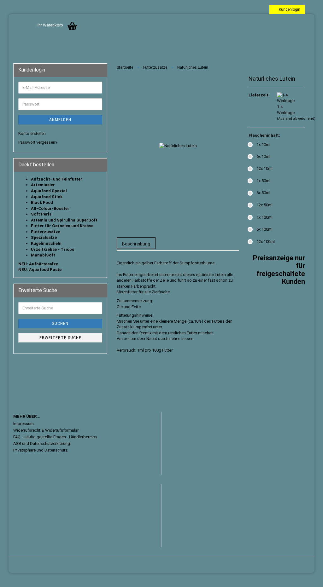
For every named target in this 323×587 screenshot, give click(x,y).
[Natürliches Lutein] (178, 145)
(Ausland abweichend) (296, 119)
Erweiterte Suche (60, 338)
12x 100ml (265, 241)
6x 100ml (264, 229)
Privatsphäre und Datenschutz (40, 450)
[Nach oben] (305, 577)
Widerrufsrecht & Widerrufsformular (46, 430)
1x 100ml (264, 217)
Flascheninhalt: (264, 135)
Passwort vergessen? (37, 142)
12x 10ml (264, 168)
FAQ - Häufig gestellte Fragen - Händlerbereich (55, 436)
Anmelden (60, 120)
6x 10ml (263, 156)
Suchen (60, 323)
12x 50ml (264, 205)
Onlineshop (141, 564)
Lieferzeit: (258, 95)
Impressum (23, 423)
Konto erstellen (32, 133)
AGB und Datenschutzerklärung (41, 443)
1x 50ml (263, 180)
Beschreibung (136, 243)
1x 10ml (263, 144)
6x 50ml (263, 192)
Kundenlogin (288, 9)
